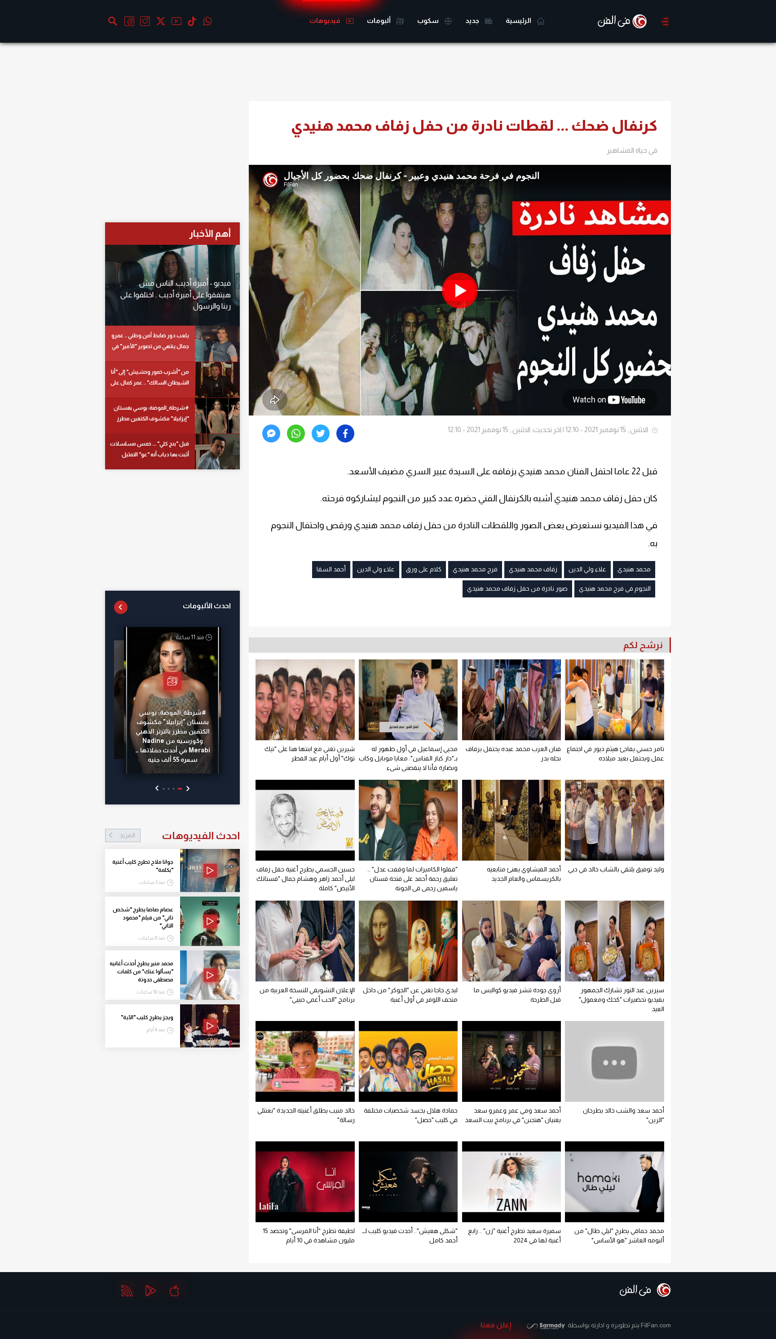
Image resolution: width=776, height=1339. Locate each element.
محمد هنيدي (634, 569)
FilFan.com (656, 1325)
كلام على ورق (423, 569)
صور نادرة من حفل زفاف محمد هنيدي (517, 588)
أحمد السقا (331, 569)
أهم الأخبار (210, 233)
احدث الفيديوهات (179, 835)
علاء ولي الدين (587, 569)
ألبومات (379, 20)
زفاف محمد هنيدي (533, 569)
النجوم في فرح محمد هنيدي (615, 588)
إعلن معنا (496, 1325)
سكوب (428, 20)
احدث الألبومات (207, 606)
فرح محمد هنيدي (475, 569)
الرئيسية (519, 20)
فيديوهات (325, 20)
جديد (473, 20)
